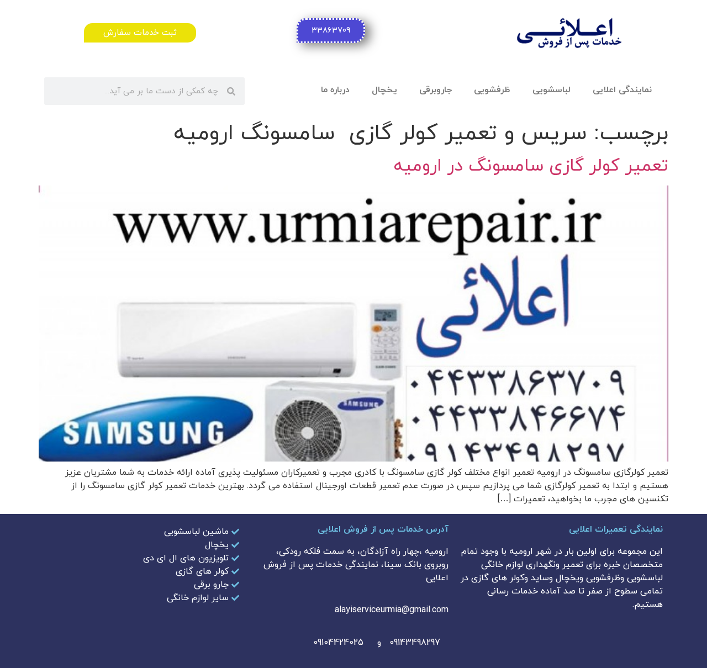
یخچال (384, 90)
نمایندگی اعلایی (622, 90)
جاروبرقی (435, 90)
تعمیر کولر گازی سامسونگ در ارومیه (531, 166)
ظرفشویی (492, 90)
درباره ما (335, 90)
